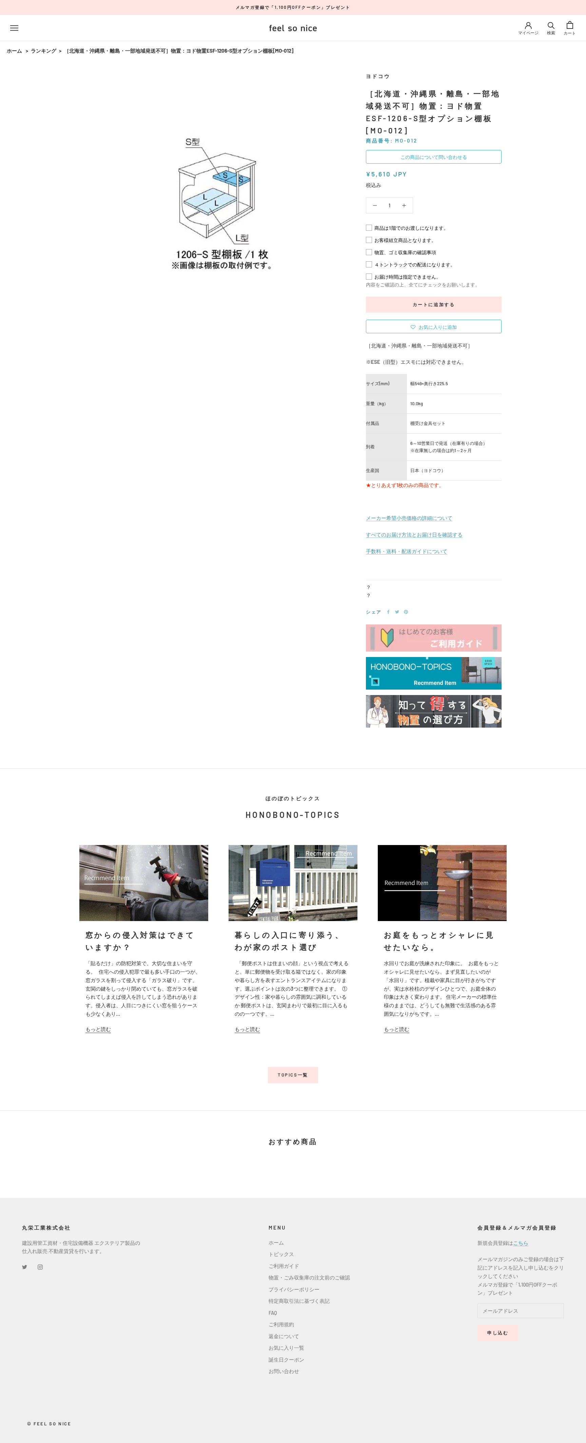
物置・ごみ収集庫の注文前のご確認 (309, 1277)
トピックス (281, 1254)
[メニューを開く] (14, 28)
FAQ (273, 1313)
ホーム (14, 51)
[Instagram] (40, 1266)
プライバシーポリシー (294, 1289)
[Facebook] (388, 612)
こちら (520, 1243)
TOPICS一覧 (293, 1074)
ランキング (43, 51)
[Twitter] (397, 612)
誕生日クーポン (286, 1359)
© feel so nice (49, 1423)
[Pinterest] (406, 612)
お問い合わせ (284, 1371)
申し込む (497, 1332)
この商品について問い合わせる (434, 157)
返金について (284, 1336)
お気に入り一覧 (286, 1348)
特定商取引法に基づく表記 (299, 1301)
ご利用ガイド (284, 1266)
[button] (434, 326)
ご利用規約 (281, 1324)
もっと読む (98, 1029)
